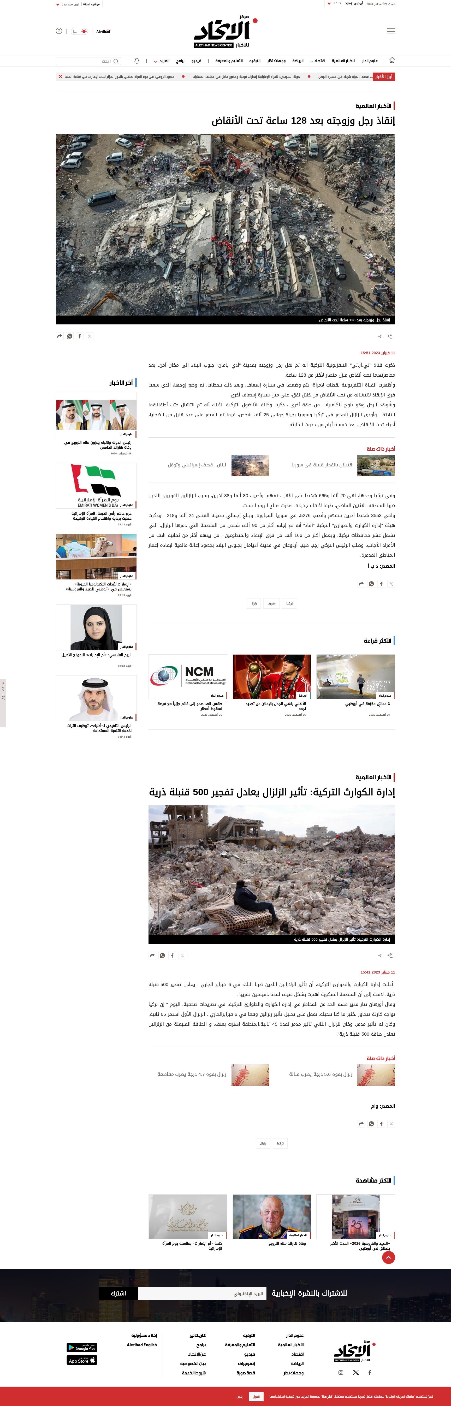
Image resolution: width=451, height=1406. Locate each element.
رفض (239, 1396)
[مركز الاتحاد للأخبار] (226, 31)
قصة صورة (246, 1372)
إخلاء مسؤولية (144, 1335)
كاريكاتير (198, 1335)
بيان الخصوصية (193, 1363)
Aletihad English (142, 1344)
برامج (180, 60)
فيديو (196, 60)
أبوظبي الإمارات (348, 3)
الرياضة (298, 60)
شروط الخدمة (194, 1372)
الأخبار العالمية (343, 60)
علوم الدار (370, 60)
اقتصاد (319, 60)
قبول (256, 1396)
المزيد (164, 60)
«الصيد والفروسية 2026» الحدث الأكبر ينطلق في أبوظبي (360, 1246)
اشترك (118, 1293)
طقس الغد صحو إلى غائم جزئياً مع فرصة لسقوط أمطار (190, 706)
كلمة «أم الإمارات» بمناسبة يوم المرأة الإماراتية (192, 1246)
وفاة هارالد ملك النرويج (287, 1244)
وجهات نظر (276, 60)
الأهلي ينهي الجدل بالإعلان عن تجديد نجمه (276, 706)
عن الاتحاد (197, 1354)
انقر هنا (327, 1397)
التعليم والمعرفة (229, 60)
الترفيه (255, 60)
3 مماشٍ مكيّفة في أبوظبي (367, 704)
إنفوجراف (246, 1363)
